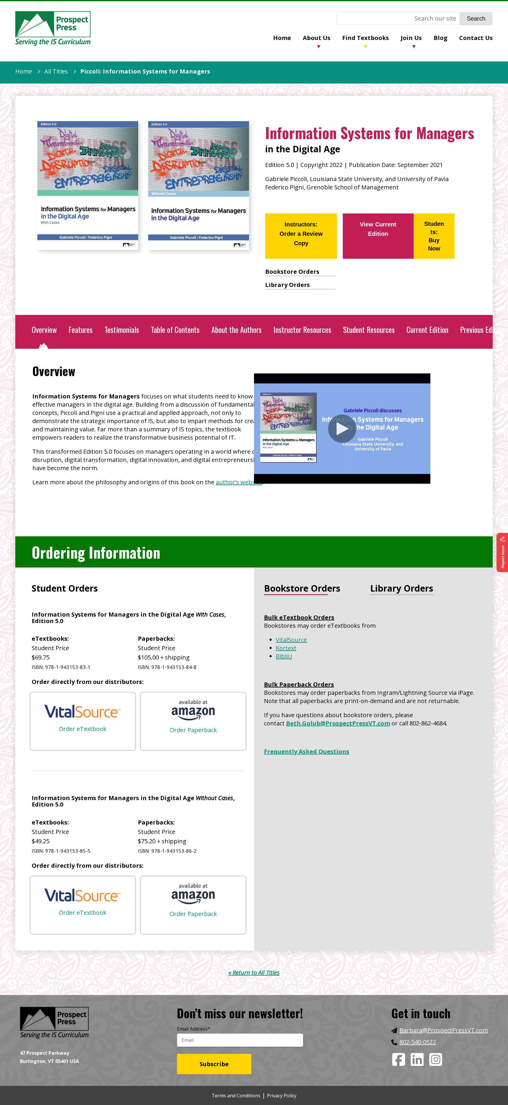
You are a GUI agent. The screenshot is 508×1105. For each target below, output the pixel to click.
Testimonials (121, 329)
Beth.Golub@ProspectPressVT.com (338, 723)
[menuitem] (288, 38)
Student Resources (369, 329)
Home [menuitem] (282, 38)
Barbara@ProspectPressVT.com (444, 1030)
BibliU (284, 656)
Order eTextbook (82, 729)
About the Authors (236, 329)
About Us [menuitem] (316, 38)
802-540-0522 (418, 1042)
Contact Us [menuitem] (476, 38)
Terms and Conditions (236, 1095)
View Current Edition (378, 229)
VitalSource (291, 640)
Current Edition (427, 329)
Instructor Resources (302, 329)
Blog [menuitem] (440, 38)
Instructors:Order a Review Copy (301, 233)
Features (80, 329)
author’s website (239, 482)
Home (23, 71)
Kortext (286, 648)
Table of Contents (175, 329)
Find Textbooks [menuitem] (365, 38)
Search (476, 18)
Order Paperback (193, 730)
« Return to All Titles (254, 973)
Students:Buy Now (434, 236)
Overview (44, 329)
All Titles (56, 71)
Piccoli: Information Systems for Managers (145, 71)
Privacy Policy (281, 1095)
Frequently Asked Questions (306, 751)
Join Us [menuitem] (411, 38)
